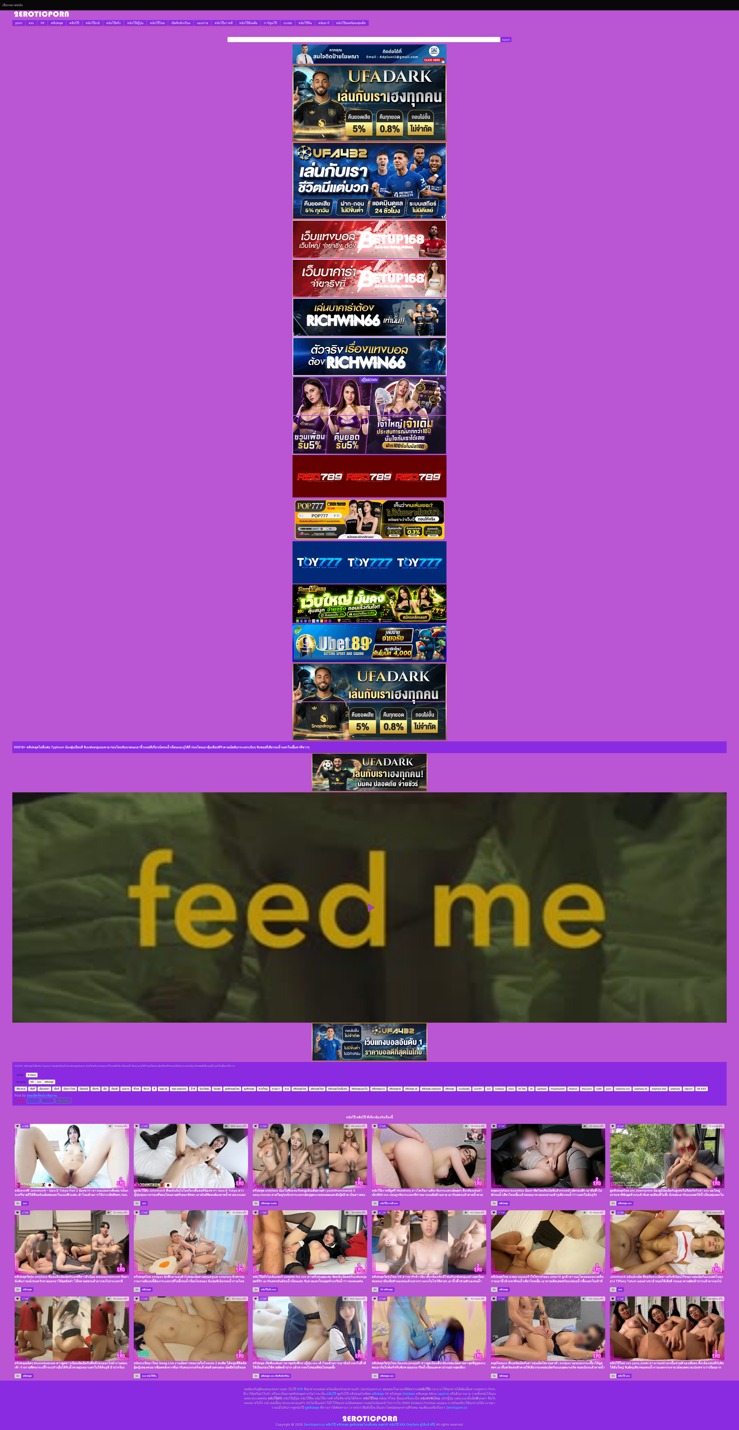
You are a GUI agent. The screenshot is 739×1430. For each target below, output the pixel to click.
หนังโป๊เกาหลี (224, 23)
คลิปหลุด (57, 23)
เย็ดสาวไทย (69, 1088)
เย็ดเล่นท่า (44, 1088)
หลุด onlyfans (179, 1088)
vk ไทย (522, 1088)
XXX (300, 1389)
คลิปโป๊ (74, 23)
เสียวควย (20, 1088)
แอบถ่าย (202, 23)
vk (531, 1088)
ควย (287, 1088)
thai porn (587, 1088)
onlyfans (675, 1088)
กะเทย (287, 23)
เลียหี (32, 1088)
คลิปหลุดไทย (299, 1088)
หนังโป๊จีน (305, 23)
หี (154, 1088)
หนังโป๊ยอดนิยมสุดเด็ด (351, 23)
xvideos (499, 1088)
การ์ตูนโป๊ (270, 23)
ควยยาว (276, 1088)
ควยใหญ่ (263, 1088)
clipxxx (689, 1088)
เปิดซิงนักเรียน (180, 23)
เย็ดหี (56, 1088)
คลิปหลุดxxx (378, 1088)
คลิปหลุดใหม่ (317, 1088)
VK (42, 23)
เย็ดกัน (95, 1088)
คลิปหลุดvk (395, 1088)
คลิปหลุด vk (411, 1088)
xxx (31, 23)
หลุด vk (163, 1088)
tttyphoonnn (558, 1088)
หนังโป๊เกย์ (93, 23)
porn (18, 23)
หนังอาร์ (323, 23)
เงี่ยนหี (114, 1088)
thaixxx (573, 1088)
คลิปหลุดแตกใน (360, 1088)
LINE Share (63, 1100)
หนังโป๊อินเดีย (248, 23)
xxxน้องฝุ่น (464, 1088)
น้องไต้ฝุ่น (204, 1088)
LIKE (21, 1100)
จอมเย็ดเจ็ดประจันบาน (42, 1095)
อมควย (125, 1088)
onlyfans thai (659, 1088)
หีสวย (146, 1088)
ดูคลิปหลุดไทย (232, 1088)
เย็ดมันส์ (84, 1088)
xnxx (511, 1088)
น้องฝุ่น (217, 1088)
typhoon (541, 1088)
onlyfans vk (640, 1088)
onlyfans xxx (623, 1088)
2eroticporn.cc (456, 1407)
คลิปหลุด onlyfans (431, 1088)
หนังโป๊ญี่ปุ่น (135, 23)
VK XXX (701, 1088)
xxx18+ (478, 1088)
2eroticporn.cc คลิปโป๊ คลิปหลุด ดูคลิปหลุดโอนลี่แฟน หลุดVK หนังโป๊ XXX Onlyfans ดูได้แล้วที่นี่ (369, 1424)
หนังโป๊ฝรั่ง (113, 23)
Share (34, 1100)
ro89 (599, 1088)
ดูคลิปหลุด (249, 1088)
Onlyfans (408, 1394)
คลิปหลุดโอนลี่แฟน (337, 1088)
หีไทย (136, 1088)
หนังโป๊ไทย (157, 23)
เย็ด (105, 1088)
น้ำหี (193, 1088)
